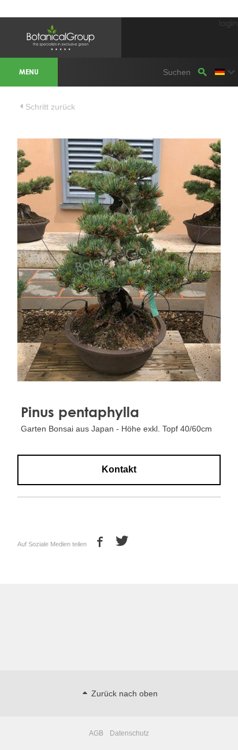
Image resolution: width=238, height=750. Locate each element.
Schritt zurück (50, 106)
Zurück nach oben (123, 693)
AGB (96, 733)
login (228, 22)
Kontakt (119, 469)
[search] (202, 72)
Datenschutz (129, 733)
